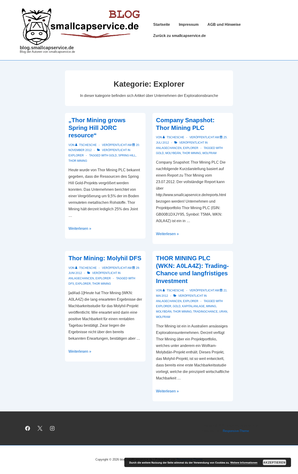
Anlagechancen (169, 148)
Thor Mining (77, 160)
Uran (223, 311)
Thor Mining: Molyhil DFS (104, 258)
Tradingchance (205, 311)
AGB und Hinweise (224, 24)
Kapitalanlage (193, 306)
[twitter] (40, 428)
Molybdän (173, 153)
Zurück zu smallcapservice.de (179, 36)
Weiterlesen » (79, 228)
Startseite (161, 24)
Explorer (76, 155)
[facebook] (27, 428)
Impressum (189, 24)
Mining (211, 306)
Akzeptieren (274, 462)
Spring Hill (127, 155)
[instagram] (52, 428)
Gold (113, 155)
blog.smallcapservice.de (47, 47)
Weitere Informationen (243, 462)
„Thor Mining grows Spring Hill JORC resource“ (96, 128)
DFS (71, 283)
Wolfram (209, 153)
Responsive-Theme (236, 431)
